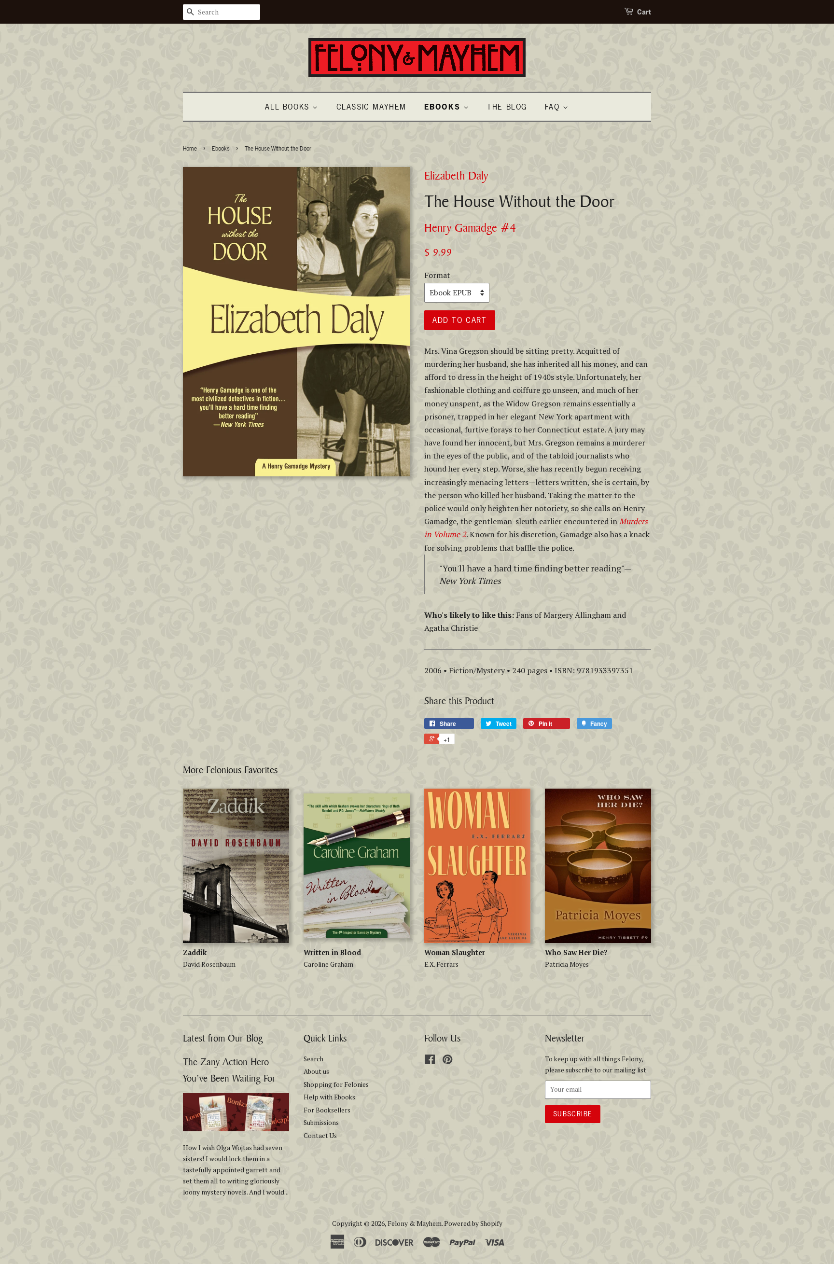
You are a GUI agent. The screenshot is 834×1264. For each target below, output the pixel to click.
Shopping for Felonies (336, 1084)
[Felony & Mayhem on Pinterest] (447, 1061)
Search (313, 1059)
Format (437, 275)
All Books (288, 106)
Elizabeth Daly (456, 175)
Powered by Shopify (473, 1223)
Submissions (321, 1122)
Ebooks (221, 149)
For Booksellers (327, 1110)
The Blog (507, 106)
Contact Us (320, 1135)
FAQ (554, 106)
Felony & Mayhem (415, 1223)
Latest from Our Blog (223, 1037)
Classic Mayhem (371, 106)
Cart (644, 11)
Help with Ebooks (329, 1097)
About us (316, 1071)
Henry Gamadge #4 (470, 227)
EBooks (443, 106)
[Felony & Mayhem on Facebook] (429, 1061)
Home (190, 149)
